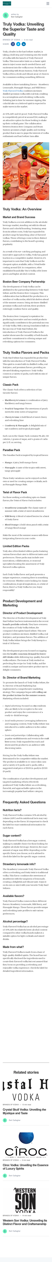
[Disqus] (26, 1023)
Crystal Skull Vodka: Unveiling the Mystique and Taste (24, 1111)
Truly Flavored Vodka (13, 91)
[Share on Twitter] (19, 43)
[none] (47, 3)
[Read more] (26, 1089)
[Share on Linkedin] (24, 43)
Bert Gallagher (17, 16)
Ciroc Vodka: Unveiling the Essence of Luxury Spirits (25, 1166)
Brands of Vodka (12, 39)
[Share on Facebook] (13, 43)
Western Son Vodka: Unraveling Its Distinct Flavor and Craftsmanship (25, 1222)
